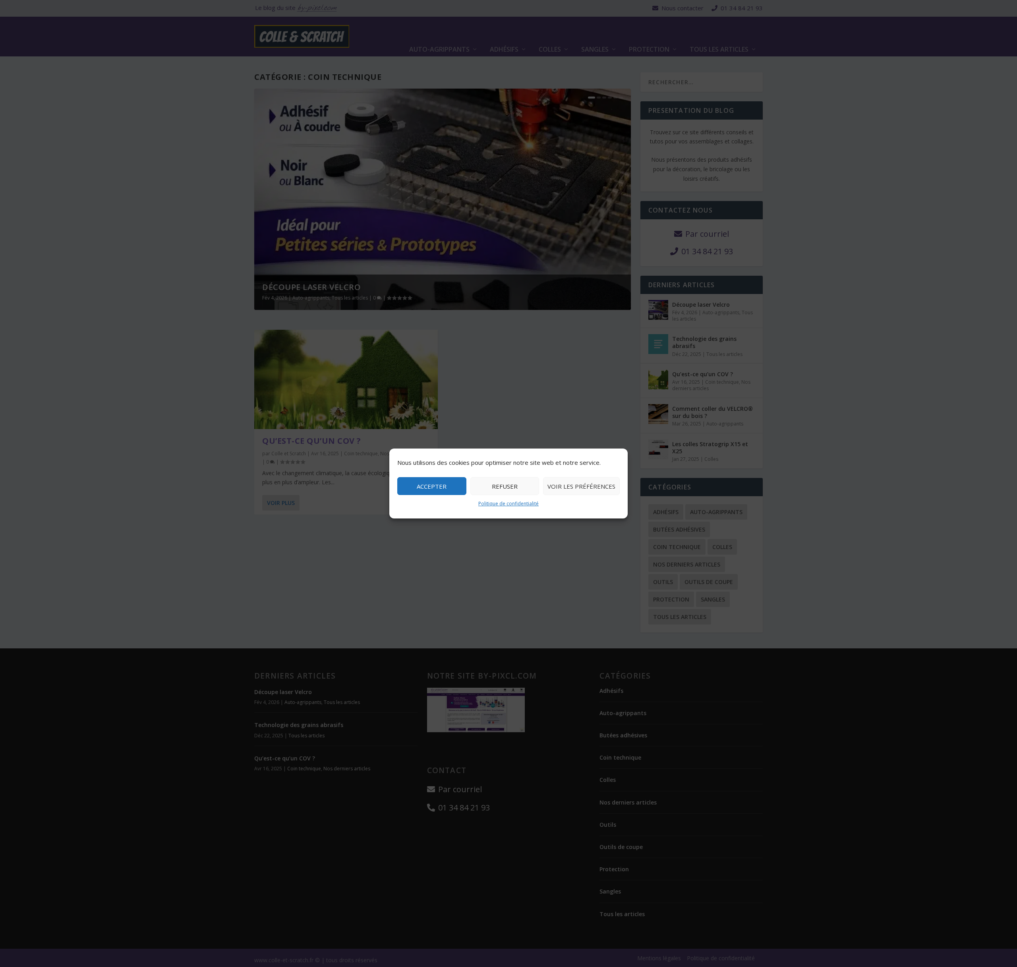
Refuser (505, 486)
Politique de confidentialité (508, 503)
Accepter (432, 486)
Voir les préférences (581, 486)
